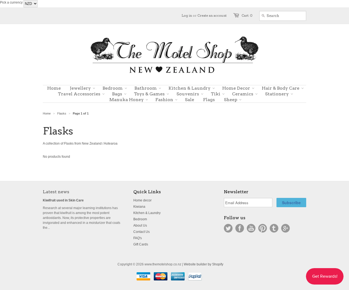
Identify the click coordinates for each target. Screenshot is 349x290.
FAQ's (137, 238)
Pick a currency (11, 2)
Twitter (228, 228)
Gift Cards (140, 244)
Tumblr (274, 228)
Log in (187, 15)
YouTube (251, 228)
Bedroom (140, 219)
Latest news (56, 191)
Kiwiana (139, 207)
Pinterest (262, 228)
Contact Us (141, 232)
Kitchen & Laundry (147, 213)
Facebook (239, 228)
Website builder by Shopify (203, 264)
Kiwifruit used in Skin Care (63, 200)
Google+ (285, 228)
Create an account (212, 15)
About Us (140, 225)
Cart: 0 (247, 15)
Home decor (142, 200)
